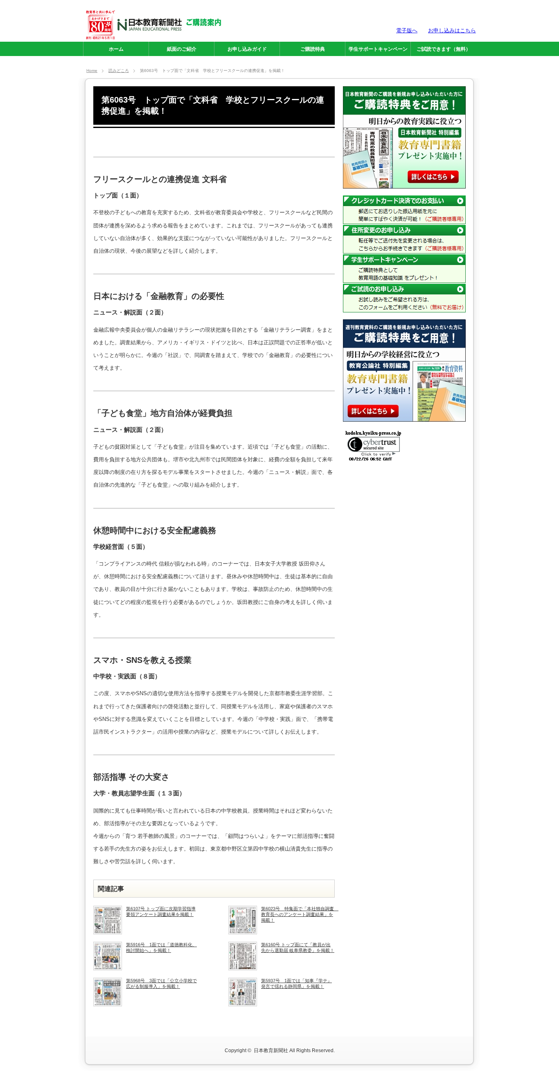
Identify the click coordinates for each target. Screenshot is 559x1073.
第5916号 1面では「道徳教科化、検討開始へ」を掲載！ (161, 947)
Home (91, 70)
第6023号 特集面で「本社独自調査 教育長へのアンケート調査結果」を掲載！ (298, 914)
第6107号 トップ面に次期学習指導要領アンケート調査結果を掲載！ (161, 911)
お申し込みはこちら (452, 30)
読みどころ (118, 70)
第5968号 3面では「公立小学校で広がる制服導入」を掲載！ (161, 983)
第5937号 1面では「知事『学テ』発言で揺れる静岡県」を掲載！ (296, 983)
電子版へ (406, 30)
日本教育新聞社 (271, 1050)
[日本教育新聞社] (153, 36)
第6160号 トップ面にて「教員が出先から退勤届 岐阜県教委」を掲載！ (297, 947)
